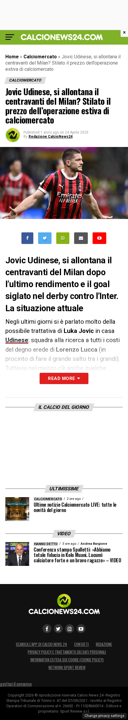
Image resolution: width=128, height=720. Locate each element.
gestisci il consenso (16, 684)
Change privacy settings (104, 716)
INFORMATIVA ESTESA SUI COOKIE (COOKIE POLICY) (67, 660)
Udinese (16, 340)
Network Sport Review (67, 667)
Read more (61, 378)
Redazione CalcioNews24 (51, 136)
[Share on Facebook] (27, 238)
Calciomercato (40, 57)
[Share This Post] (63, 238)
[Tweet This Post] (45, 238)
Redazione (104, 644)
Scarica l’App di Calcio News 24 (41, 644)
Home (12, 57)
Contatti (81, 644)
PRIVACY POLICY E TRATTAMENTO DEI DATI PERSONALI (67, 652)
